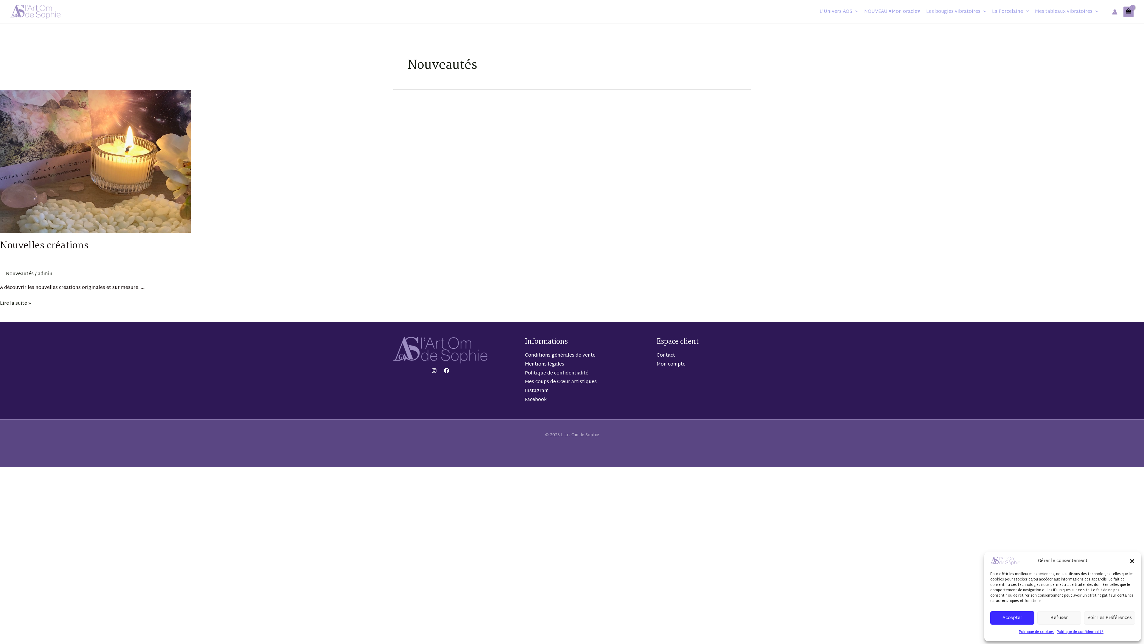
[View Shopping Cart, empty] (1128, 12)
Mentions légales (544, 364)
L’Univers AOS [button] (836, 11)
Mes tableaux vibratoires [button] (1063, 11)
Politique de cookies (1036, 632)
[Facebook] (446, 370)
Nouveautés (20, 274)
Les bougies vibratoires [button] (953, 11)
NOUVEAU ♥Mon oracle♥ (892, 11)
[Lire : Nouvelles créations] (95, 161)
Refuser (1059, 618)
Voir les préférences (1109, 618)
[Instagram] (434, 370)
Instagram (537, 391)
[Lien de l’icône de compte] (1114, 12)
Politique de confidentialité (1080, 632)
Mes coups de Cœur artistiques (561, 382)
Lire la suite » (15, 303)
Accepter (1012, 618)
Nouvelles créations (44, 245)
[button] (1132, 561)
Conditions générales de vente (560, 355)
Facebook (536, 400)
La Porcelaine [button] (1007, 11)
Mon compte (671, 364)
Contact (666, 355)
